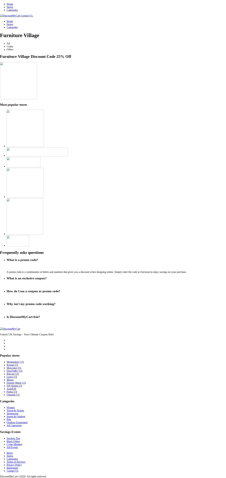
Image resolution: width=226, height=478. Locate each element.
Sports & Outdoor (16, 416)
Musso (10, 379)
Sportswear (12, 413)
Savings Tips (13, 438)
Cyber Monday (15, 444)
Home (10, 4)
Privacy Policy (14, 464)
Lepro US (12, 376)
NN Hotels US (14, 385)
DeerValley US (15, 370)
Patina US (12, 391)
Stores (10, 7)
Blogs (10, 452)
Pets (9, 419)
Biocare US (13, 373)
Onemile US (13, 394)
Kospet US (12, 365)
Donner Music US (16, 382)
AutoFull (11, 388)
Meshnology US (15, 362)
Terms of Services (16, 461)
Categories (12, 10)
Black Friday (13, 441)
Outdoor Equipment (17, 422)
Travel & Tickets (15, 410)
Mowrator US (14, 367)
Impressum (12, 467)
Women (11, 407)
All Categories (14, 425)
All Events (12, 447)
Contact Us (12, 470)
